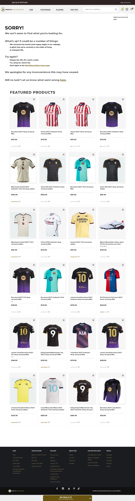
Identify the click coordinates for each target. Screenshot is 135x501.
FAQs (14, 455)
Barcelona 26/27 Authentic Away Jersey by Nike (111, 133)
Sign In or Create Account (39, 455)
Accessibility (16, 466)
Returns (52, 458)
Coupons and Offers (37, 463)
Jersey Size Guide (93, 463)
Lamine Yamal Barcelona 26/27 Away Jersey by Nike (111, 353)
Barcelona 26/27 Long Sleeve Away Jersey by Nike (110, 409)
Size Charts (16, 461)
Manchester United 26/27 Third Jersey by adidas (22, 243)
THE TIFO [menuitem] (74, 10)
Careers (71, 455)
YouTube (109, 461)
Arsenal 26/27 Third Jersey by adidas (81, 243)
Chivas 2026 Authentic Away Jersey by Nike (51, 243)
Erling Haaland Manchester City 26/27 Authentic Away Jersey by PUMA (81, 409)
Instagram (109, 455)
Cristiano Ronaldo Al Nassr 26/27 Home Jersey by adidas (23, 409)
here (63, 80)
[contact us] (16, 492)
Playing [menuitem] (59, 10)
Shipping (52, 461)
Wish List (34, 458)
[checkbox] (34, 99)
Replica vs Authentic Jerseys (93, 459)
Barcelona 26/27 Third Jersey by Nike (81, 188)
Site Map (71, 463)
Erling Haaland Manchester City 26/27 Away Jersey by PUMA (52, 353)
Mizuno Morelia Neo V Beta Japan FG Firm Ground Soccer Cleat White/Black (112, 243)
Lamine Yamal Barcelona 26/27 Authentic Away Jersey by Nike (81, 298)
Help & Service (125, 2)
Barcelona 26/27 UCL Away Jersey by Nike (20, 298)
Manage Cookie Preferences (54, 478)
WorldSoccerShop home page (37, 65)
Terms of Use (54, 463)
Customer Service (18, 458)
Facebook (109, 458)
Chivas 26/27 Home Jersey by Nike (81, 133)
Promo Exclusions (55, 482)
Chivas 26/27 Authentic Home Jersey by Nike (51, 133)
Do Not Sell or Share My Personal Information (57, 470)
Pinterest (109, 463)
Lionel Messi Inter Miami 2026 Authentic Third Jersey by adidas (52, 409)
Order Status (16, 463)
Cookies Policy (54, 474)
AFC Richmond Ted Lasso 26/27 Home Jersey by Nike (111, 298)
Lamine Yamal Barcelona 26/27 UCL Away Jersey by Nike (22, 353)
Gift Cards (34, 461)
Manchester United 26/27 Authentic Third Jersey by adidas (23, 188)
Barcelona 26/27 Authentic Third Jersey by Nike (52, 298)
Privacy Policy (54, 455)
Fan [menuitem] (31, 10)
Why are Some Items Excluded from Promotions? (19, 471)
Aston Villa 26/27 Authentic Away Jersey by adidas (52, 188)
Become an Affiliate (93, 465)
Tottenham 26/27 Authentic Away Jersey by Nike (80, 353)
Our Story (71, 458)
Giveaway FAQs (54, 466)
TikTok (108, 466)
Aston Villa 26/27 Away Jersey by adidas (112, 188)
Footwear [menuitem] (45, 10)
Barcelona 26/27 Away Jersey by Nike (22, 133)
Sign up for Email (36, 466)
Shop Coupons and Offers (19, 2)
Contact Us (72, 461)
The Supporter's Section (94, 455)
